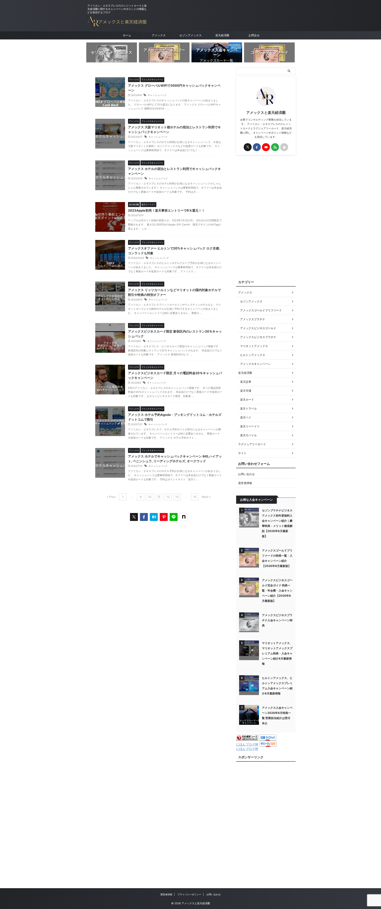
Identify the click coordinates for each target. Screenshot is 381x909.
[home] (284, 147)
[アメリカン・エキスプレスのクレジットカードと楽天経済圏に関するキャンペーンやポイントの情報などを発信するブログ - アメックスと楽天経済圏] (154, 517)
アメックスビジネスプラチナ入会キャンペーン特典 (277, 620)
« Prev (111, 497)
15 (194, 497)
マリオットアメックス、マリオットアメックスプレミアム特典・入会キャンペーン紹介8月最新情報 (277, 653)
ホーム (127, 35)
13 (177, 497)
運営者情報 (245, 483)
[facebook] (144, 517)
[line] (174, 517)
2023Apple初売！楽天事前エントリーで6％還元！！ (166, 210)
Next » (206, 497)
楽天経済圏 (222, 35)
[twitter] (134, 517)
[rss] (275, 147)
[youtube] (266, 147)
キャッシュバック (157, 95)
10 (149, 497)
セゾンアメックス (190, 35)
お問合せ (254, 35)
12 (167, 497)
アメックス (159, 35)
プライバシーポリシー (189, 894)
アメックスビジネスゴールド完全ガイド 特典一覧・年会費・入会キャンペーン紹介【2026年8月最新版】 (277, 590)
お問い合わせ (246, 474)
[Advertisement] (266, 216)
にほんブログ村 (247, 744)
